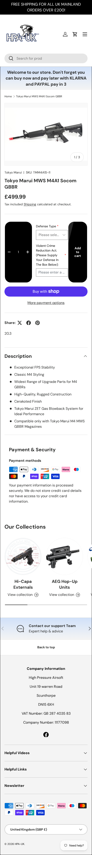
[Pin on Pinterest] (37, 322)
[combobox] (46, 58)
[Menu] (85, 34)
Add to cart (77, 252)
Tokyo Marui (13, 172)
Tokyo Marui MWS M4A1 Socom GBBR (39, 96)
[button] (75, 34)
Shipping (30, 204)
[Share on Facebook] (28, 322)
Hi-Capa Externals (23, 584)
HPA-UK (19, 844)
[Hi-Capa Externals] (23, 556)
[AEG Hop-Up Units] (64, 556)
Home (8, 96)
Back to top (46, 647)
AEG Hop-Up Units (64, 584)
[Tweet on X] (19, 322)
